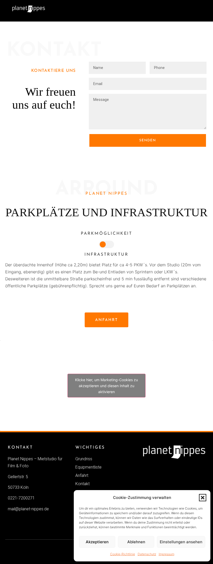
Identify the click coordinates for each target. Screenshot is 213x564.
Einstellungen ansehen (181, 541)
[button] (202, 497)
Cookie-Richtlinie (122, 554)
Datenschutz (147, 554)
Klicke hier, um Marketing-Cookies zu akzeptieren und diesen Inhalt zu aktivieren (106, 386)
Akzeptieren (97, 541)
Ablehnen (136, 541)
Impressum (166, 554)
